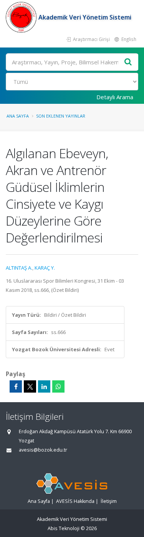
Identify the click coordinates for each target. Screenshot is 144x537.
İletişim (109, 501)
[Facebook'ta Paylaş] (16, 386)
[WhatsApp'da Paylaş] (58, 386)
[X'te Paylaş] (30, 386)
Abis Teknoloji (63, 528)
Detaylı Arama (114, 97)
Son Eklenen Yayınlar (60, 116)
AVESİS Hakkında (75, 501)
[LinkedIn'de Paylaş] (44, 386)
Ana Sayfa (18, 116)
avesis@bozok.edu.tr (43, 450)
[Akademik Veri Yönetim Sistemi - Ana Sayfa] (22, 17)
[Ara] (128, 62)
